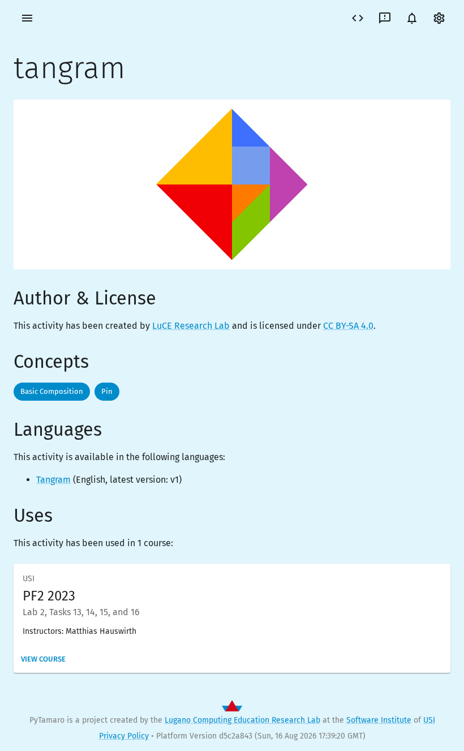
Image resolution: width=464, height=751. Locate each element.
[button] (52, 392)
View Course (43, 659)
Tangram (53, 479)
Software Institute (378, 720)
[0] (412, 18)
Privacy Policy (124, 736)
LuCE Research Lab (191, 325)
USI (429, 720)
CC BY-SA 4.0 (348, 325)
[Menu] (27, 18)
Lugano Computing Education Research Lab (242, 720)
